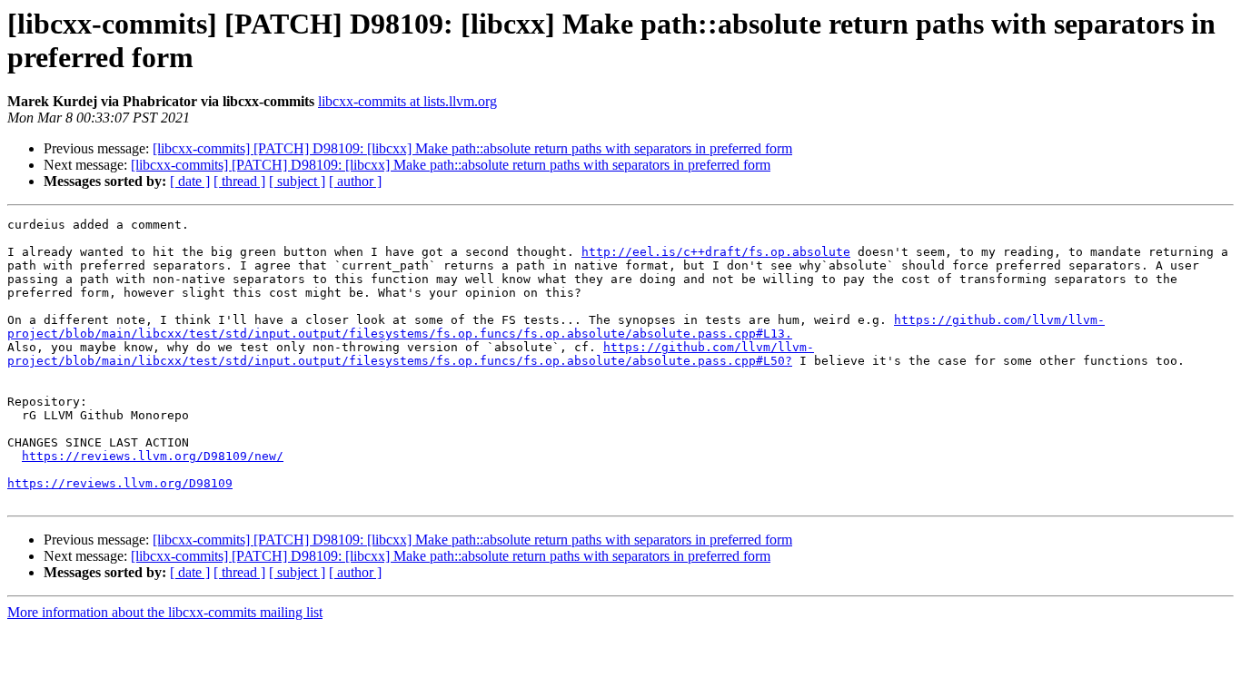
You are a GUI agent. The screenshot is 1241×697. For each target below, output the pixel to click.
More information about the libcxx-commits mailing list (165, 612)
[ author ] (355, 181)
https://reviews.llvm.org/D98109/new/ (152, 456)
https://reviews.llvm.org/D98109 (120, 483)
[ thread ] (239, 181)
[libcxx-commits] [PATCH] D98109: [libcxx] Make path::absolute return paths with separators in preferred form (472, 148)
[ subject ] (297, 181)
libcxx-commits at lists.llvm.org (407, 101)
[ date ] (190, 181)
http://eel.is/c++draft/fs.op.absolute (715, 252)
